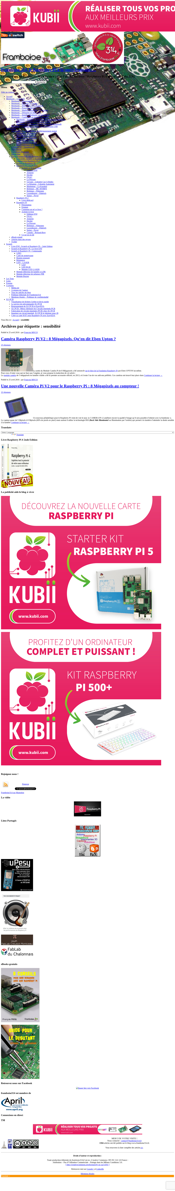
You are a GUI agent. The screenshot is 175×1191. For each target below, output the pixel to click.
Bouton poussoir (23, 258)
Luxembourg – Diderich (36, 193)
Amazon (30, 172)
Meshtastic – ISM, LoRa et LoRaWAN (27, 106)
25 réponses (6, 345)
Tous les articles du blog (21, 292)
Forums (9, 283)
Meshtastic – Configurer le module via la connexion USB (34, 126)
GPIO (18, 253)
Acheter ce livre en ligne (31, 168)
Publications (11, 129)
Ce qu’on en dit (28, 235)
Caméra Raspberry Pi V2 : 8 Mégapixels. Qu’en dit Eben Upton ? (58, 338)
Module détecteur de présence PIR (30, 274)
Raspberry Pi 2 (22, 198)
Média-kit (15, 288)
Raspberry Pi (21, 202)
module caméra (10, 375)
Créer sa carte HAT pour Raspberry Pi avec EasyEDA (33, 315)
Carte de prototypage (24, 255)
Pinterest (25, 863)
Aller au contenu (7, 92)
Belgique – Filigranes (35, 191)
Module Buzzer (22, 276)
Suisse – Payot (32, 196)
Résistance (20, 260)
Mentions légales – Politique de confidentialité (29, 297)
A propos (10, 285)
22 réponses (6, 392)
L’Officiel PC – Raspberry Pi (23, 147)
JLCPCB (10, 299)
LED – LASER (22, 262)
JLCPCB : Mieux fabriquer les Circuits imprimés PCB (33, 309)
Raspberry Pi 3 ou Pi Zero (27, 166)
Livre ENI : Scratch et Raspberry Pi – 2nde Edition (37, 159)
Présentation (26, 205)
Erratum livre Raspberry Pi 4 (28, 161)
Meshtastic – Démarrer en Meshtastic (26, 113)
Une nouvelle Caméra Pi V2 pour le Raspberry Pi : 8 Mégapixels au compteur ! (70, 386)
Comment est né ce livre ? (32, 209)
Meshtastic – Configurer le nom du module (33, 122)
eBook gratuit (16, 237)
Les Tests (10, 279)
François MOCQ (31, 332)
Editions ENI (32, 170)
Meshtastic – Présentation (21, 101)
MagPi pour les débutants (26, 138)
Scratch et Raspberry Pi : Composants (26, 251)
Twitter (14, 242)
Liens (8, 281)
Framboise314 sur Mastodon (12, 871)
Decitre (30, 175)
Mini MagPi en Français (26, 136)
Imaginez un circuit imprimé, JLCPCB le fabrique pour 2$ (34, 313)
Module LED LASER (31, 269)
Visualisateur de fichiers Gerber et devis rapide (30, 302)
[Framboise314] (87, 1167)
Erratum (25, 207)
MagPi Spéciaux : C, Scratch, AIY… (31, 145)
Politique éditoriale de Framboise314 (26, 295)
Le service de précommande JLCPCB (26, 304)
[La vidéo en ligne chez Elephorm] (87, 894)
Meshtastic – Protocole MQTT (23, 108)
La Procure (31, 179)
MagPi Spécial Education (26, 143)
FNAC (29, 177)
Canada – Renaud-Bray (36, 232)
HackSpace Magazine (20, 152)
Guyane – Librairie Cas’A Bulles (40, 182)
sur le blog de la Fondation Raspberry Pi (101, 371)
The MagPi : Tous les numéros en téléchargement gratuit (34, 131)
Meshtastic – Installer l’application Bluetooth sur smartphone (40, 119)
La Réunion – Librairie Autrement (40, 184)
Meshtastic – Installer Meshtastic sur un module (30, 115)
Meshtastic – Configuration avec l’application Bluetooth (38, 124)
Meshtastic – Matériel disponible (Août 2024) (29, 110)
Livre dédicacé (27, 200)
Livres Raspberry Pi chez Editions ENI (27, 156)
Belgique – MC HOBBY (37, 189)
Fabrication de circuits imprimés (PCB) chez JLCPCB (33, 311)
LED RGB (26, 267)
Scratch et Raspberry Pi (25, 163)
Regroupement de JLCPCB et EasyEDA (27, 306)
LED (24, 265)
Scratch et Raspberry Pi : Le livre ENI (26, 249)
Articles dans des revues (21, 239)
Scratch (9, 244)
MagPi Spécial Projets (25, 140)
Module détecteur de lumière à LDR (31, 272)
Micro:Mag (15, 154)
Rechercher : (6, 82)
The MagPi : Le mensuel (26, 133)
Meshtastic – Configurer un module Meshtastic (30, 117)
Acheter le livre (28, 212)
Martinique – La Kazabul (37, 186)
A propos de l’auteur (19, 290)
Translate (20, 435)
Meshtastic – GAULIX (15, 99)
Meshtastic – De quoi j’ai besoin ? (25, 103)
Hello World (16, 149)
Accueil (9, 96)
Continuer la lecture (153, 375)
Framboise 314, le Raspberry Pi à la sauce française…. (48, 69)
